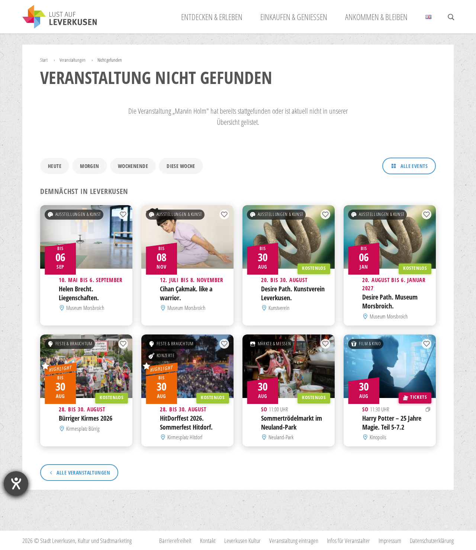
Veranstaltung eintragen (293, 540)
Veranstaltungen (73, 59)
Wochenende (133, 165)
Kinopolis (378, 437)
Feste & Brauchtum (74, 343)
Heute (54, 165)
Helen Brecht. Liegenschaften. (79, 293)
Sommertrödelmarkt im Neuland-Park (291, 422)
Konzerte (166, 355)
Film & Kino (370, 343)
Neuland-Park (280, 437)
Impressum (390, 540)
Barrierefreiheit (175, 540)
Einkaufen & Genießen (293, 16)
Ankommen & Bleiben (376, 16)
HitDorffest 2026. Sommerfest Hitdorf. (186, 422)
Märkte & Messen (274, 343)
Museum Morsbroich (85, 308)
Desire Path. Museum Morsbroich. (390, 302)
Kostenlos (314, 268)
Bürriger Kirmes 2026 (85, 418)
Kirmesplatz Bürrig (82, 428)
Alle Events (414, 165)
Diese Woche (181, 165)
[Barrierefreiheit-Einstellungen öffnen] (16, 483)
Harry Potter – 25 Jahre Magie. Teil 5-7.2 (391, 422)
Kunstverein (278, 308)
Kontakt (208, 540)
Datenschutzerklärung (432, 540)
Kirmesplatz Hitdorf (184, 437)
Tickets (418, 397)
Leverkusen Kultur (242, 540)
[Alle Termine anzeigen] (428, 409)
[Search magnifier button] (451, 17)
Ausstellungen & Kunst (78, 214)
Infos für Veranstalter (348, 540)
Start (44, 59)
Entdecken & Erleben (211, 16)
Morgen (89, 165)
